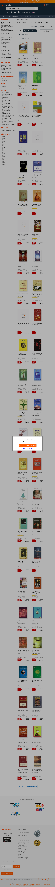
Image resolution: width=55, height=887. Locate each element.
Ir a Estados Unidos (27, 446)
